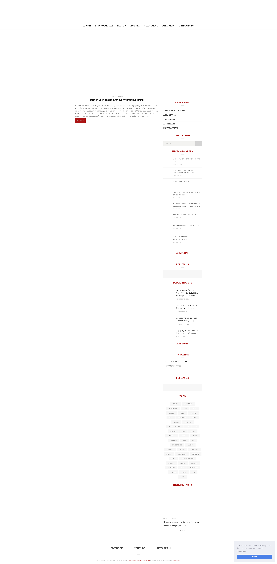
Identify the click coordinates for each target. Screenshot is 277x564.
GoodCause (176, 560)
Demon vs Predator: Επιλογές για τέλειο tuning (116, 99)
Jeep (184, 440)
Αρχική (87, 26)
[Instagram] (187, 274)
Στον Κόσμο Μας (104, 26)
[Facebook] (178, 274)
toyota (173, 472)
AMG (185, 408)
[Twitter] (173, 387)
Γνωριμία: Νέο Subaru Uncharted (184, 214)
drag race (182, 417)
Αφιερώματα (169, 115)
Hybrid (195, 436)
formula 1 (171, 436)
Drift (194, 417)
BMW (182, 413)
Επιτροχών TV (186, 26)
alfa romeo (173, 408)
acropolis (188, 404)
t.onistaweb (176, 366)
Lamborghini (177, 445)
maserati (170, 449)
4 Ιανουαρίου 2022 (182, 324)
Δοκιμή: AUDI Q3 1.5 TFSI (181, 181)
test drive (194, 468)
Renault (171, 463)
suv (182, 468)
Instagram (163, 548)
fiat (183, 431)
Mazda (182, 449)
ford (193, 431)
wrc (182, 477)
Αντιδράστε (169, 124)
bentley (172, 413)
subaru (194, 463)
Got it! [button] (254, 557)
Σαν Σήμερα (168, 26)
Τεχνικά (173, 518)
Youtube (139, 548)
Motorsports (170, 128)
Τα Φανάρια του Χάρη (174, 110)
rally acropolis (188, 459)
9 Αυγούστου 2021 (182, 336)
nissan (168, 454)
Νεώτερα (121, 26)
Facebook (116, 548)
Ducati (176, 422)
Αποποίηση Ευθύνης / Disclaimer (139, 560)
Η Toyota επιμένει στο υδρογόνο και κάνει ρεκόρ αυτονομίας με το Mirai (187, 293)
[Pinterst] (196, 387)
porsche (195, 454)
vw (194, 472)
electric (188, 422)
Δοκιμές (135, 26)
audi (194, 408)
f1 (196, 427)
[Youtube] (182, 274)
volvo (184, 472)
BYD (170, 417)
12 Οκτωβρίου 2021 (182, 299)
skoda (182, 463)
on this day (182, 454)
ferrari (173, 431)
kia (193, 440)
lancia (190, 445)
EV (188, 427)
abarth (175, 404)
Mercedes (194, 449)
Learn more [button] (242, 551)
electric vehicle (175, 427)
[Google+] (178, 387)
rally (173, 459)
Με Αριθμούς (151, 26)
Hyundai (174, 440)
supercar (171, 468)
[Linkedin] (182, 387)
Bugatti (193, 413)
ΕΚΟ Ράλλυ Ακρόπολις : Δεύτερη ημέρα (186, 226)
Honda (184, 436)
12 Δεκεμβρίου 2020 (183, 311)
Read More (80, 120)
